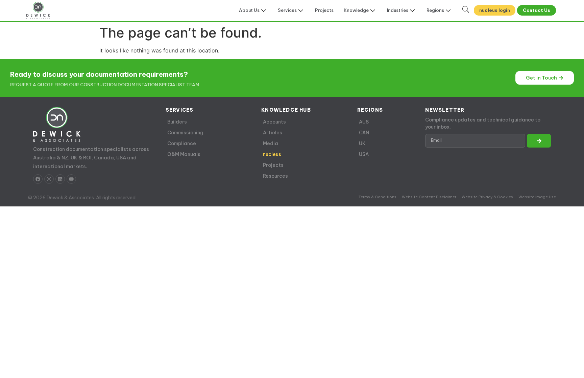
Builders (177, 122)
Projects (324, 10)
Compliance (181, 143)
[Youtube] (71, 179)
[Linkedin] (60, 179)
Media (270, 143)
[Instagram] (49, 179)
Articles (272, 133)
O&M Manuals (183, 154)
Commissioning (185, 133)
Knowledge (356, 10)
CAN (364, 133)
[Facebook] (38, 179)
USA (364, 154)
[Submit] (539, 141)
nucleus (272, 154)
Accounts (274, 122)
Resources (275, 176)
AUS (364, 122)
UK (362, 143)
